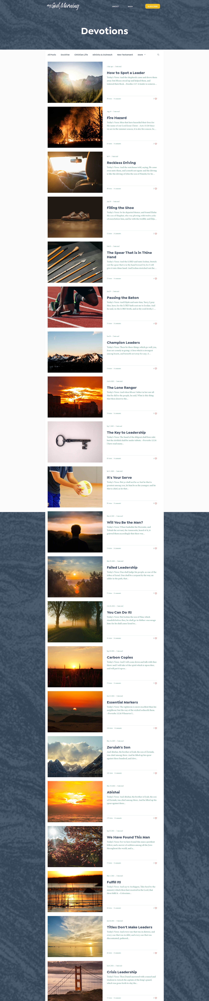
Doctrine (65, 54)
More (140, 54)
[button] (158, 54)
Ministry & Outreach (102, 54)
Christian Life (81, 54)
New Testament (125, 54)
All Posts (52, 54)
